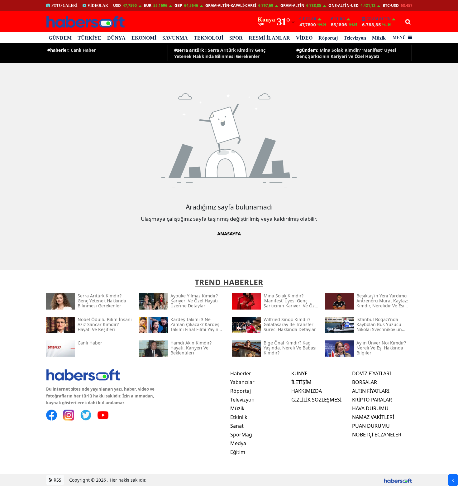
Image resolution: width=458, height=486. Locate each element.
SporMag (241, 434)
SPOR (236, 38)
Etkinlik (238, 417)
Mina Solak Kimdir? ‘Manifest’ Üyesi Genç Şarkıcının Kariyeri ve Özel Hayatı (346, 53)
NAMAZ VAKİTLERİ (373, 417)
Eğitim (237, 452)
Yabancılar (242, 382)
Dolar (310, 19)
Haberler (240, 373)
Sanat (237, 425)
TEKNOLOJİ (208, 38)
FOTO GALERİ (64, 5)
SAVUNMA (175, 38)
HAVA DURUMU (370, 408)
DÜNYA (116, 38)
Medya (238, 443)
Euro (339, 19)
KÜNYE (299, 373)
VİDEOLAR (98, 5)
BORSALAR (364, 382)
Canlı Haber (71, 50)
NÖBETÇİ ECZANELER (376, 434)
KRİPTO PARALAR (372, 399)
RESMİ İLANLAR (269, 38)
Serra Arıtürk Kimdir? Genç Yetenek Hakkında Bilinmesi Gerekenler (219, 53)
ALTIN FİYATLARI (370, 390)
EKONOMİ (143, 38)
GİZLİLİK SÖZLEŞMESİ (316, 399)
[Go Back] (453, 480)
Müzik (379, 38)
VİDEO (304, 38)
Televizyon (355, 38)
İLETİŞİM (301, 382)
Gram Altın (378, 19)
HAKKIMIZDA (306, 390)
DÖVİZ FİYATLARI (371, 373)
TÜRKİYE (89, 38)
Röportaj (328, 38)
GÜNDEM (60, 38)
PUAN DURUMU (371, 425)
